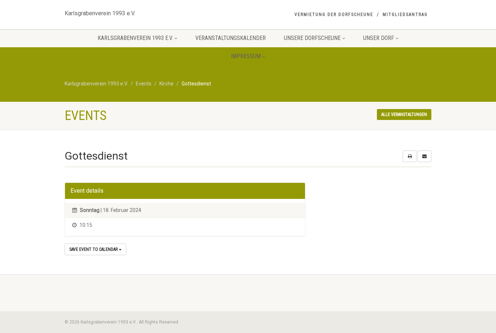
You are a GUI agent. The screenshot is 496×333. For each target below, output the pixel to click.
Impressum (246, 56)
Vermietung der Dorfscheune (333, 14)
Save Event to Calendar (94, 249)
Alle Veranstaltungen (404, 114)
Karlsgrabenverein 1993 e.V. (100, 11)
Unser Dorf (378, 38)
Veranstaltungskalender (230, 38)
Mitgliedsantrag (405, 14)
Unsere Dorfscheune (312, 38)
